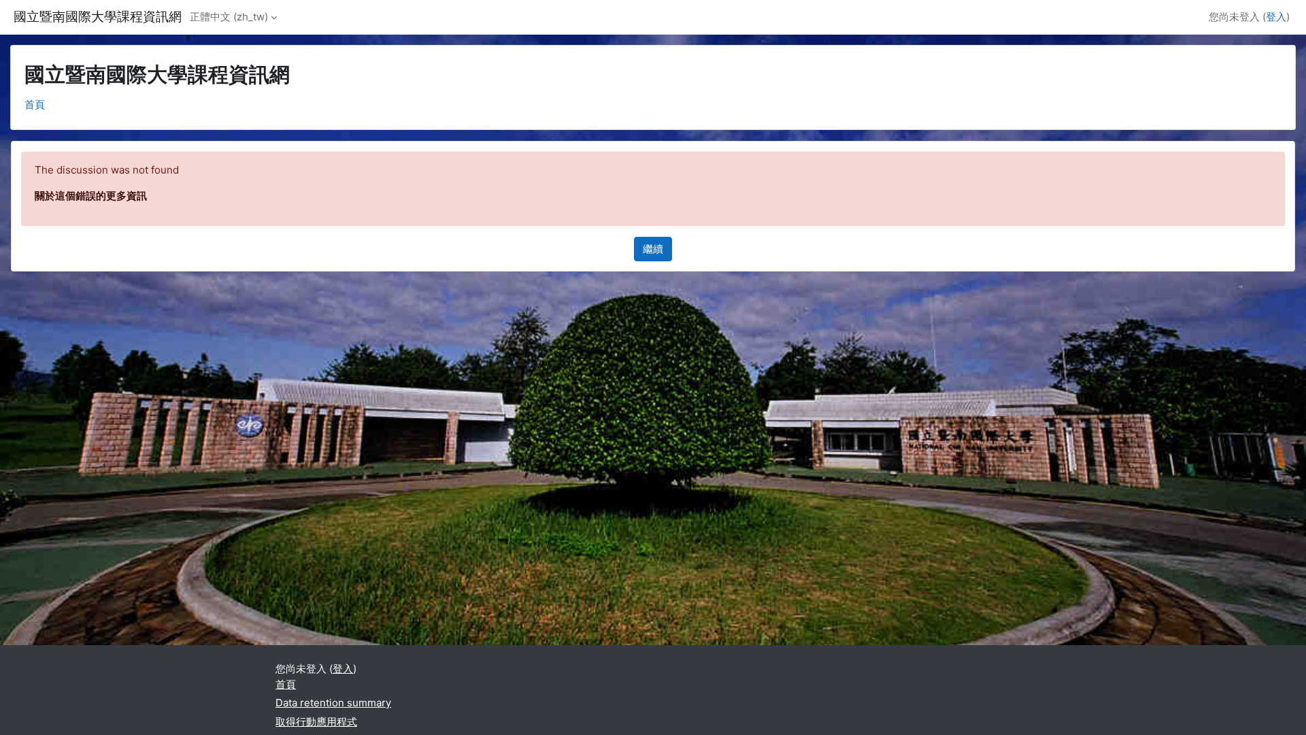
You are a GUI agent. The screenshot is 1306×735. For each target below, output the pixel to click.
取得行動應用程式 (316, 721)
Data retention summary (333, 702)
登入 (1276, 16)
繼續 (653, 248)
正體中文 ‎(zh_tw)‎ (229, 16)
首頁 (34, 104)
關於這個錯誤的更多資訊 (91, 195)
